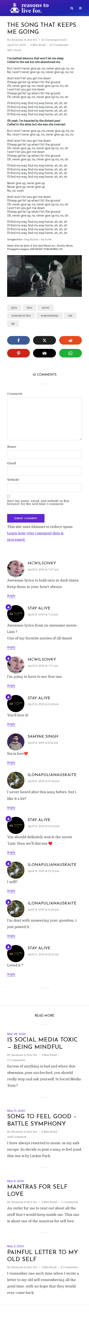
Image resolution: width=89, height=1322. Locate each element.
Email (11, 463)
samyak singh (43, 737)
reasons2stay (49, 315)
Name (11, 446)
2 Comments (69, 1267)
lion (29, 307)
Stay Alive (39, 609)
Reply (11, 595)
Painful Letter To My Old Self (42, 1256)
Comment (14, 393)
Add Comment (17, 1136)
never (45, 307)
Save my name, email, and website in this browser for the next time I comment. (38, 502)
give (14, 307)
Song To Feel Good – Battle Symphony (41, 1120)
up (12, 323)
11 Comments (16, 1060)
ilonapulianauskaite (52, 775)
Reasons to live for (24, 39)
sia (70, 315)
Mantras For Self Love (37, 1190)
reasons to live (21, 315)
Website (13, 479)
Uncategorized (55, 39)
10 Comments (58, 45)
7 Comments (69, 1202)
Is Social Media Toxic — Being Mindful (42, 1043)
